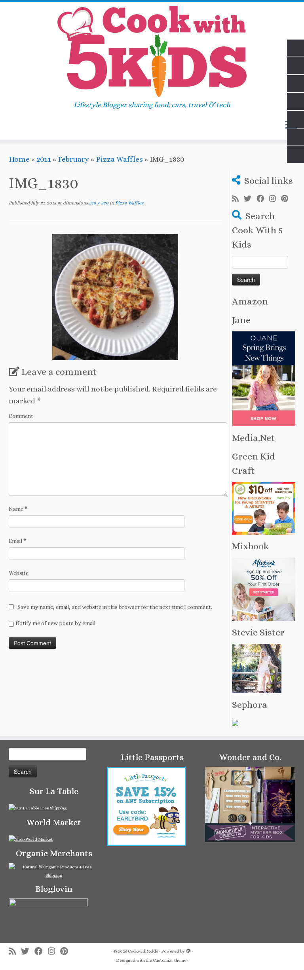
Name (18, 509)
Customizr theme (169, 960)
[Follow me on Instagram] (275, 199)
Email (17, 541)
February (73, 159)
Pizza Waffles (119, 159)
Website (18, 573)
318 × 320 (98, 203)
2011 (43, 159)
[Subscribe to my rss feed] (238, 199)
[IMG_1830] (115, 296)
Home (19, 159)
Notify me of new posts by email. (56, 623)
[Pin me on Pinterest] (287, 199)
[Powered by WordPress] (188, 950)
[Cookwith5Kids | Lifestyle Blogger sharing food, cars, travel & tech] (152, 51)
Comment (21, 416)
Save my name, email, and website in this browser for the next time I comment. (114, 607)
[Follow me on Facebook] (262, 199)
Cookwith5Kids (143, 951)
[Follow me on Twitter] (250, 199)
